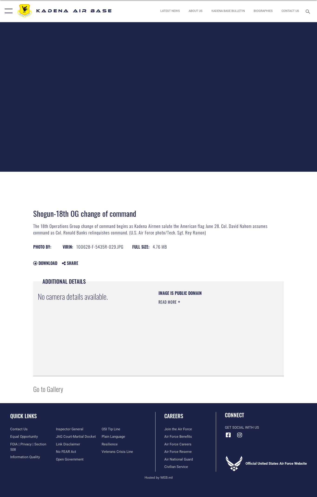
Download (47, 263)
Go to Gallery (48, 389)
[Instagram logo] (239, 434)
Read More (168, 302)
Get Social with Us (242, 427)
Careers (173, 416)
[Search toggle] (309, 11)
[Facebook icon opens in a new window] (228, 434)
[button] (7, 11)
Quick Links (23, 416)
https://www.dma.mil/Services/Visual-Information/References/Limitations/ (212, 338)
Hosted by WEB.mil (159, 477)
